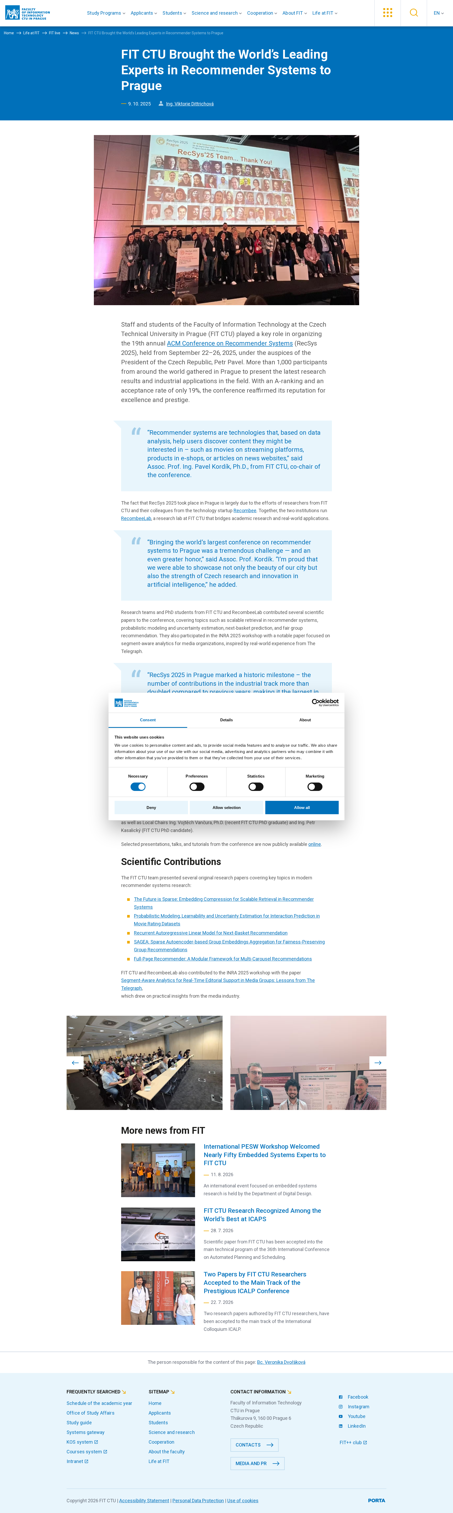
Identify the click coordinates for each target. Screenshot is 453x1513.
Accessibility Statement (144, 1500)
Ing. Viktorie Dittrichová (190, 104)
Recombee (245, 510)
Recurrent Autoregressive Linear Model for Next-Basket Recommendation (211, 933)
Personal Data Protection (198, 1500)
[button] (107, 13)
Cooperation (162, 1442)
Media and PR (251, 1463)
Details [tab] (226, 720)
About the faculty (167, 1451)
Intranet (75, 1461)
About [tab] (305, 720)
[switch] (197, 787)
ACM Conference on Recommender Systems (230, 343)
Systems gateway (86, 1432)
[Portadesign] (377, 1499)
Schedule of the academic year (99, 1403)
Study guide (79, 1422)
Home (155, 1403)
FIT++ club (351, 1442)
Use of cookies (242, 1500)
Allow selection (227, 807)
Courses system (85, 1451)
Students (158, 1422)
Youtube (356, 1416)
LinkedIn (356, 1426)
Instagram (358, 1406)
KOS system (80, 1442)
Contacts (248, 1445)
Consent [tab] (148, 720)
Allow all (302, 807)
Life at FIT (159, 1461)
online (314, 844)
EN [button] (437, 13)
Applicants (160, 1413)
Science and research (172, 1432)
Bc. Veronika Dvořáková (281, 1362)
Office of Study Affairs (91, 1413)
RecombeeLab (136, 518)
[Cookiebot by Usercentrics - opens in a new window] (316, 703)
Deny (151, 807)
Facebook (357, 1397)
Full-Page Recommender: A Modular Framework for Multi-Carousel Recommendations (223, 959)
